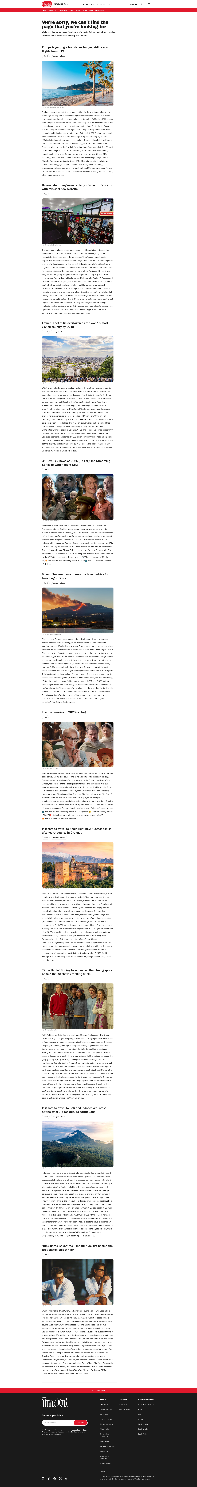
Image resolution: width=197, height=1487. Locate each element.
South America (143, 1429)
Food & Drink (63, 10)
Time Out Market (100, 10)
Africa (140, 1409)
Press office (104, 1404)
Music (91, 10)
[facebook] (54, 1478)
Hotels (78, 10)
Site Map (102, 1472)
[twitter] (60, 1478)
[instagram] (43, 1478)
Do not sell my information (104, 1435)
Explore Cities (87, 4)
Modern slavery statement (105, 1458)
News (44, 10)
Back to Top (100, 1390)
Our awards (104, 1414)
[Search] (142, 4)
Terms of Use (76, 1430)
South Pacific (142, 1434)
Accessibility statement (108, 1446)
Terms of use (104, 1451)
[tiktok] (49, 1478)
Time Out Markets (103, 4)
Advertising (123, 1404)
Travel (71, 10)
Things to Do (52, 10)
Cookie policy (104, 1441)
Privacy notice (104, 1429)
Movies (85, 10)
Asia (139, 1414)
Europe (140, 1419)
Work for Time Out (106, 1419)
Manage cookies (105, 1464)
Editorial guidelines (106, 1424)
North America (143, 1424)
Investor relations (106, 1409)
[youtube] (66, 1478)
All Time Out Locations (146, 1404)
